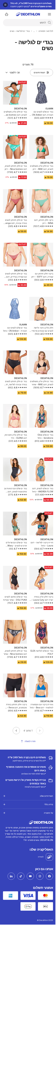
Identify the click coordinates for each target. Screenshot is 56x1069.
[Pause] (5, 4)
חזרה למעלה (30, 741)
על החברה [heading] (46, 804)
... (34, 31)
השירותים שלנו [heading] (44, 787)
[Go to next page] (16, 730)
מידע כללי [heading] (46, 796)
